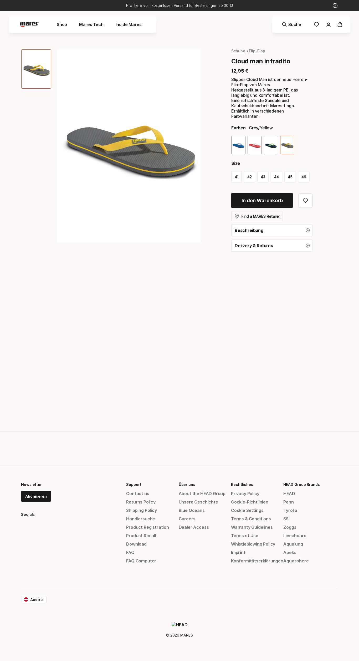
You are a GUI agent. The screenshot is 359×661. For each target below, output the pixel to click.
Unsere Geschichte (198, 502)
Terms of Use (244, 535)
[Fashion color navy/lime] (271, 145)
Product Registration (147, 527)
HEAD (289, 493)
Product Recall (141, 535)
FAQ (130, 552)
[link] (316, 24)
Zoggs (289, 527)
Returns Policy (141, 502)
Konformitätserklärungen (257, 560)
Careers (187, 518)
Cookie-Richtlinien (249, 502)
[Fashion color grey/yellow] (287, 145)
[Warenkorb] (340, 24)
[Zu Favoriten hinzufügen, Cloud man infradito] (305, 200)
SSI (286, 518)
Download (136, 544)
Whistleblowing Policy (253, 544)
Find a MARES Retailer (261, 216)
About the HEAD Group (202, 493)
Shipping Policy (141, 510)
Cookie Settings (247, 510)
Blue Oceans (192, 510)
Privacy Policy (245, 493)
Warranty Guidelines (252, 527)
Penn (288, 502)
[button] (272, 230)
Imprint (238, 552)
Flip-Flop (257, 51)
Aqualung (293, 544)
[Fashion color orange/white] (255, 145)
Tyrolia (290, 510)
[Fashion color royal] (238, 145)
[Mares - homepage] (29, 24)
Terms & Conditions (251, 518)
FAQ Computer (141, 560)
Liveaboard (294, 535)
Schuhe (238, 51)
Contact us (137, 493)
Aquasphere (296, 560)
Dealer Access (194, 527)
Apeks (289, 552)
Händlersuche (140, 518)
